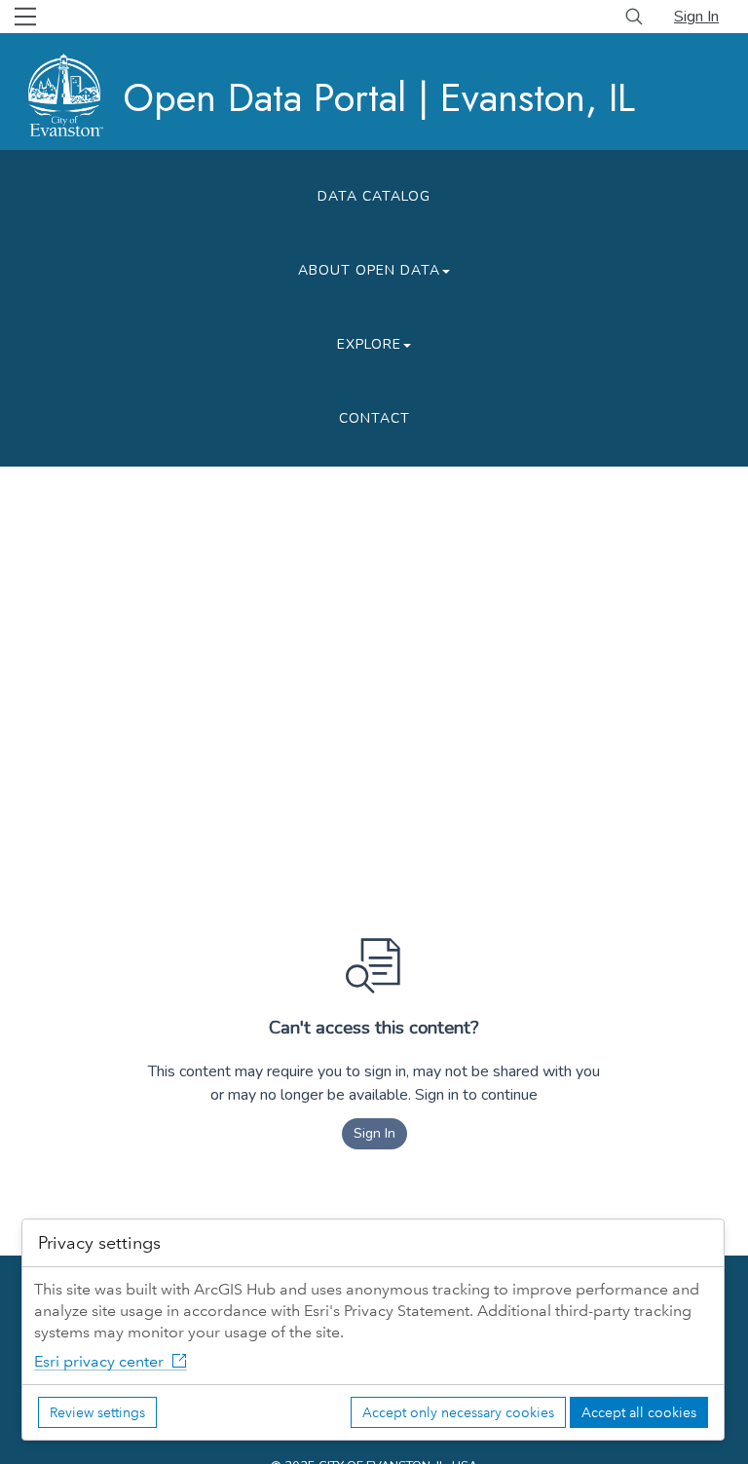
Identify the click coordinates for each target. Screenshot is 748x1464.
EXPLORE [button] (369, 344)
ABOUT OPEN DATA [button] (369, 270)
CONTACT (374, 418)
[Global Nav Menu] (25, 16)
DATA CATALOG (374, 196)
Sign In (696, 16)
